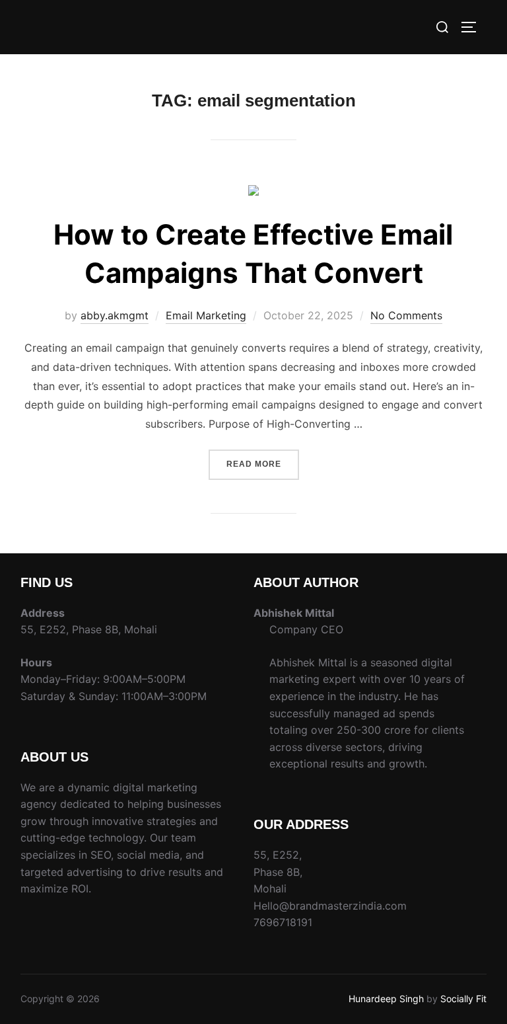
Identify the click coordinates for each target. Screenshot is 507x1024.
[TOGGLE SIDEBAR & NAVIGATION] (473, 27)
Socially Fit (463, 998)
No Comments (406, 315)
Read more (262, 459)
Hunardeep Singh (386, 998)
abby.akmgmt (115, 315)
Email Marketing (206, 315)
